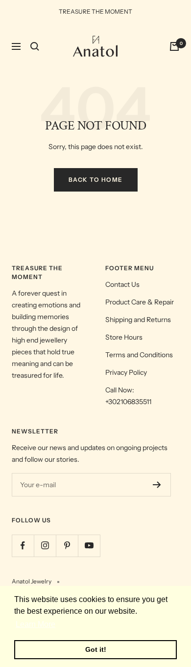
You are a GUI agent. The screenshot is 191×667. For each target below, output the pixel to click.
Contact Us (122, 284)
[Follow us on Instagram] (45, 546)
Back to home (96, 179)
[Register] (157, 484)
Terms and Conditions (139, 354)
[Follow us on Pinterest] (67, 546)
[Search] (34, 46)
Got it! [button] (95, 649)
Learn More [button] (35, 624)
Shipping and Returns (138, 319)
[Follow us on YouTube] (89, 546)
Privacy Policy (126, 372)
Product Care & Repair (139, 302)
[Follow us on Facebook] (23, 546)
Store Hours (124, 337)
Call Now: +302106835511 (128, 396)
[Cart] (174, 46)
